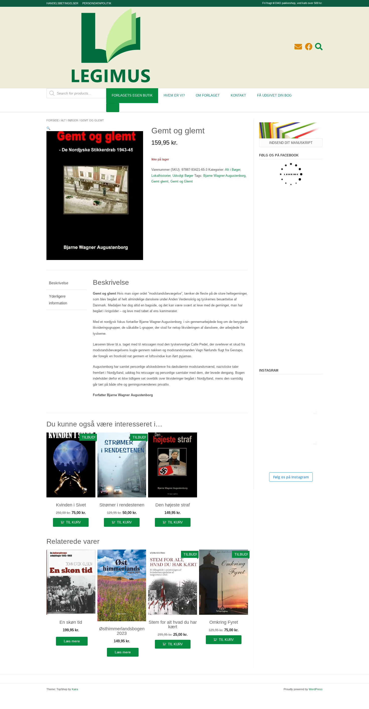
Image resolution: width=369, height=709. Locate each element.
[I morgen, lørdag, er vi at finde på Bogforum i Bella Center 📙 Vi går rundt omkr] (274, 422)
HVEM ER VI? (174, 95)
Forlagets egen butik (132, 95)
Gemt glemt (159, 181)
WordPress (316, 689)
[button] (48, 128)
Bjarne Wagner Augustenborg (224, 176)
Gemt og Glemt (181, 181)
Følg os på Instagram (291, 477)
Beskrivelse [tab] (58, 283)
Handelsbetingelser (62, 3)
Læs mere (72, 641)
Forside (52, 120)
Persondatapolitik (96, 3)
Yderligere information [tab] (58, 299)
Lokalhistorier (160, 176)
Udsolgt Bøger (182, 176)
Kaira (75, 689)
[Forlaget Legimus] (110, 85)
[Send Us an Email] (298, 46)
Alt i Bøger (69, 120)
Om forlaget (208, 95)
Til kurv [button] (73, 522)
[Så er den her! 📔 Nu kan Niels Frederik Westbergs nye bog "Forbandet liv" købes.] (274, 392)
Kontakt (238, 95)
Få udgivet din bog (274, 95)
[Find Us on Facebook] (309, 46)
